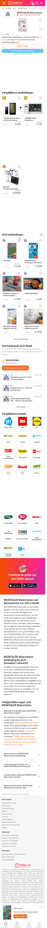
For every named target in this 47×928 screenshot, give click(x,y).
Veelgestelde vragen (9, 803)
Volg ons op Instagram (10, 841)
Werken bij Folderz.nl (9, 822)
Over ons (5, 817)
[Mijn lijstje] (36, 3)
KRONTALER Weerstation (25, 723)
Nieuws (4, 828)
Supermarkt (30, 731)
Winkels (8, 8)
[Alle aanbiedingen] (41, 234)
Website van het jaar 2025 (11, 825)
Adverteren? (6, 806)
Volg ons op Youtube (9, 843)
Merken (4, 811)
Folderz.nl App (7, 814)
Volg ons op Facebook (10, 838)
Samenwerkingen (8, 860)
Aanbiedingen (22, 8)
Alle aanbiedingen (8, 808)
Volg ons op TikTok (9, 846)
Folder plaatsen (7, 819)
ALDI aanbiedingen (12, 234)
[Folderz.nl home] (15, 3)
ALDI (14, 8)
